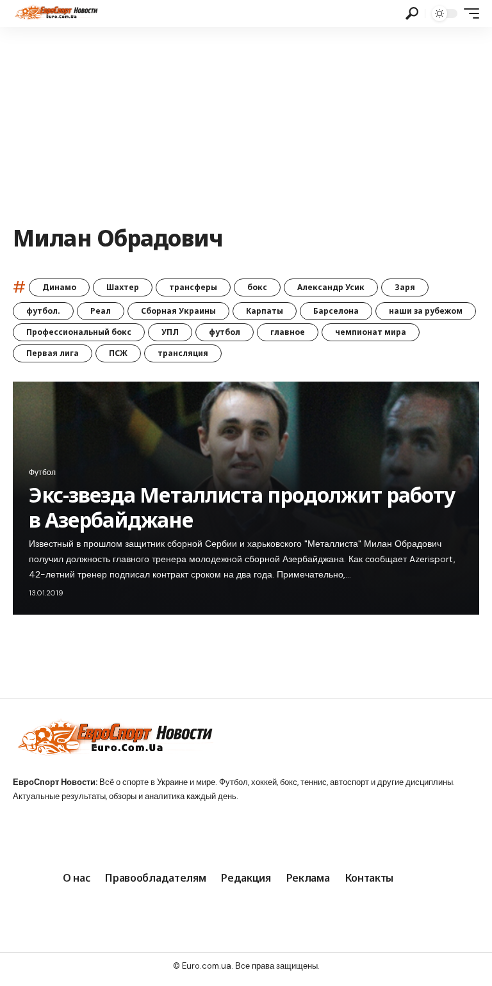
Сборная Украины (178, 310)
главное (287, 332)
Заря (405, 287)
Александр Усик (331, 287)
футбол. (43, 310)
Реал (100, 310)
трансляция (183, 353)
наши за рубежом (426, 310)
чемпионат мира (370, 332)
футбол (224, 332)
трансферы (193, 287)
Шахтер (122, 287)
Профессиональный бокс (78, 332)
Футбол (42, 472)
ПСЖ (118, 353)
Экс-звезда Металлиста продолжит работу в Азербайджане (242, 507)
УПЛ (170, 332)
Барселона (336, 310)
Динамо (59, 287)
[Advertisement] (246, 123)
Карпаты (264, 310)
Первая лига (52, 353)
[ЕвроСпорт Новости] (55, 13)
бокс (257, 287)
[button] (412, 13)
